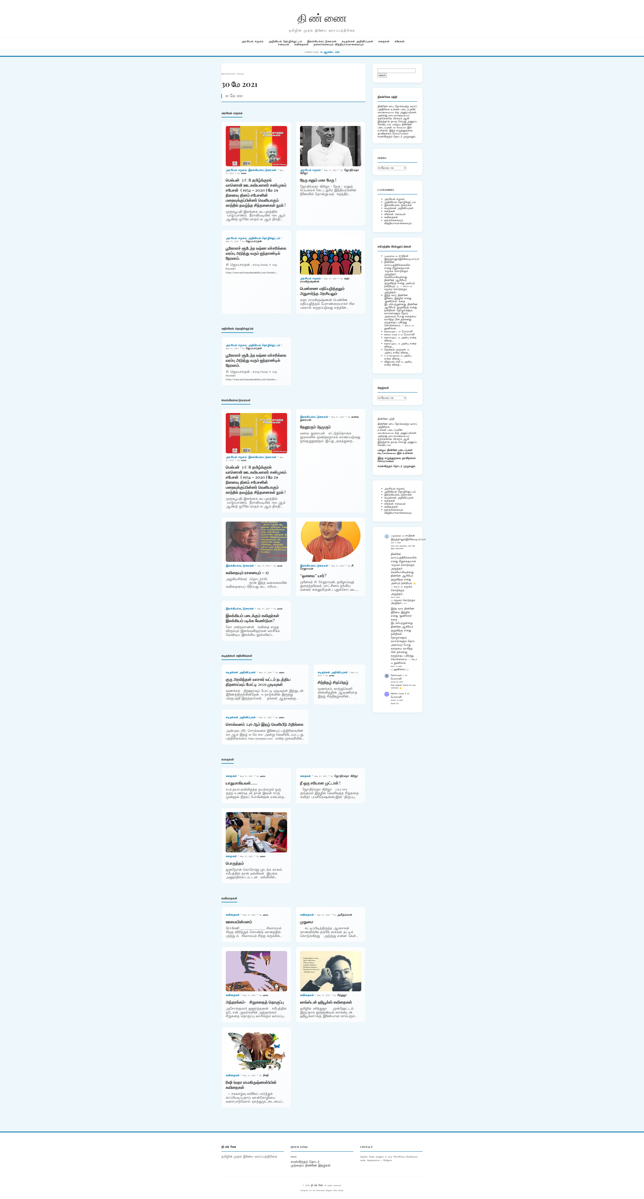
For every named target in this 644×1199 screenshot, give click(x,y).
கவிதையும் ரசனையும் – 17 (247, 572)
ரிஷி (266, 1075)
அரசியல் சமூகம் (252, 41)
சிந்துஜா (342, 995)
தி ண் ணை (322, 17)
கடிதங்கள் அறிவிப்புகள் (357, 41)
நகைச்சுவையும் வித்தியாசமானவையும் (339, 44)
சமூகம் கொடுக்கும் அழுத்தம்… (395, 291)
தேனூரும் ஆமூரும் (315, 426)
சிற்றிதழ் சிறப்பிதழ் (333, 682)
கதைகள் (384, 41)
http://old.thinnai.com (387, 453)
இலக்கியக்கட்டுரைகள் (322, 41)
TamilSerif (390, 461)
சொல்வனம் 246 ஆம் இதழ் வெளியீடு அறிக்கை (264, 724)
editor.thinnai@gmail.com (398, 115)
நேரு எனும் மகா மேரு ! (318, 180)
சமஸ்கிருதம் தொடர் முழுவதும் (396, 466)
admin (243, 173)
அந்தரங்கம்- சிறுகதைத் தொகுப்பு (255, 1002)
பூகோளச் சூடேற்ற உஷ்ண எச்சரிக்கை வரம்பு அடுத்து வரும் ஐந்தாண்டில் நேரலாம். (256, 253)
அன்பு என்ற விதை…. (397, 352)
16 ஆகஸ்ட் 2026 (330, 52)
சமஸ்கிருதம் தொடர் (305, 1162)
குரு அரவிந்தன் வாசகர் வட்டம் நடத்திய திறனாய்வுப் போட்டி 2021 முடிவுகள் (258, 681)
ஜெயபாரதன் (254, 241)
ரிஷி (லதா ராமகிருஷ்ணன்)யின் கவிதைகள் (251, 1084)
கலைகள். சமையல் (395, 214)
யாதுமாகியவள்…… (241, 782)
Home (294, 1157)
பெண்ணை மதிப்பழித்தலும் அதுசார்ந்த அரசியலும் (322, 291)
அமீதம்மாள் (344, 915)
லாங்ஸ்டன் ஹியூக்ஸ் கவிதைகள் (326, 1002)
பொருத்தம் (235, 863)
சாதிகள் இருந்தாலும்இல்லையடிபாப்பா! (401, 257)
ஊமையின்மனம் (239, 921)
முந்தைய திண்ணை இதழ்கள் (311, 1165)
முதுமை (306, 921)
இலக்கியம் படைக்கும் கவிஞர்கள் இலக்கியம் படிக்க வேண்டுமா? (252, 618)
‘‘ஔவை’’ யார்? (313, 575)
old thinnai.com (399, 127)
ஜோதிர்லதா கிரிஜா (346, 776)
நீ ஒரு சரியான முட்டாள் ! (320, 782)
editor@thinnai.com (386, 112)
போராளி (407, 331)
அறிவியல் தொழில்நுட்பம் (285, 41)
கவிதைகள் (301, 44)
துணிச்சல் (390, 328)
